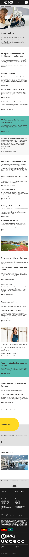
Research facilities (18, 494)
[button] (2, 244)
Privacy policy (21, 482)
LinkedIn (10, 541)
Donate (16, 509)
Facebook (2, 541)
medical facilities (13, 79)
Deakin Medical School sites (18, 82)
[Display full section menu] (27, 6)
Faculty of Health (8, 6)
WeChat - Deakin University (22, 541)
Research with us (6, 373)
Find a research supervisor (19, 493)
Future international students (6, 494)
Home (2, 6)
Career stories (17, 503)
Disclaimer (17, 547)
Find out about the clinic (8, 109)
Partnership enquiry (18, 507)
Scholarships (17, 500)
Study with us (6, 131)
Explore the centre (7, 198)
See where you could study (8, 402)
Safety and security (18, 548)
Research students (4, 496)
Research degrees (18, 492)
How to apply (17, 502)
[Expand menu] (2, 2)
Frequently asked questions (6, 507)
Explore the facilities (7, 320)
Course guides (17, 501)
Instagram (6, 541)
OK (14, 486)
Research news (17, 496)
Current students (4, 492)
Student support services (5, 510)
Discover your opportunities (9, 185)
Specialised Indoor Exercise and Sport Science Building (12, 472)
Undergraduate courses (5, 501)
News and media (18, 510)
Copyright (3, 547)
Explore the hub (6, 97)
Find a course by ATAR (5, 500)
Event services (17, 508)
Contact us (3, 508)
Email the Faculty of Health (8, 442)
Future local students (4, 493)
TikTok (14, 541)
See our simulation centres (8, 279)
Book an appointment (7, 229)
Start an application (4, 503)
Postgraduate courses (5, 502)
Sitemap (2, 546)
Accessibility (17, 546)
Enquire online (3, 509)
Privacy (2, 548)
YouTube (18, 541)
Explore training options (8, 294)
